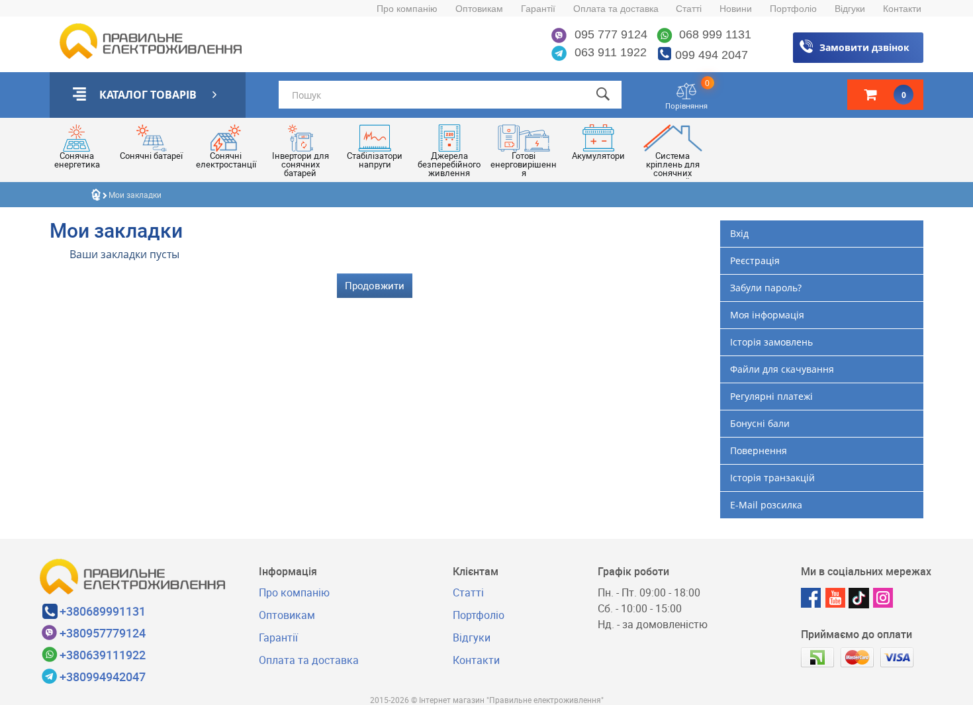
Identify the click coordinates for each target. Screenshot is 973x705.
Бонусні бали (760, 423)
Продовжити (374, 285)
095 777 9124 (609, 34)
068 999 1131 (713, 34)
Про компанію (407, 8)
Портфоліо (793, 8)
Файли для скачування (782, 369)
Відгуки (850, 8)
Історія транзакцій (772, 477)
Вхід (739, 233)
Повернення (758, 450)
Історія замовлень (771, 342)
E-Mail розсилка (766, 504)
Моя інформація (767, 314)
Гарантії (538, 8)
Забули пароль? (766, 287)
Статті (689, 8)
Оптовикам (479, 8)
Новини (735, 8)
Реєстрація (755, 260)
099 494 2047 (711, 55)
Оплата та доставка (616, 8)
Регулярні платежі (771, 396)
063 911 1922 (609, 52)
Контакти (902, 8)
